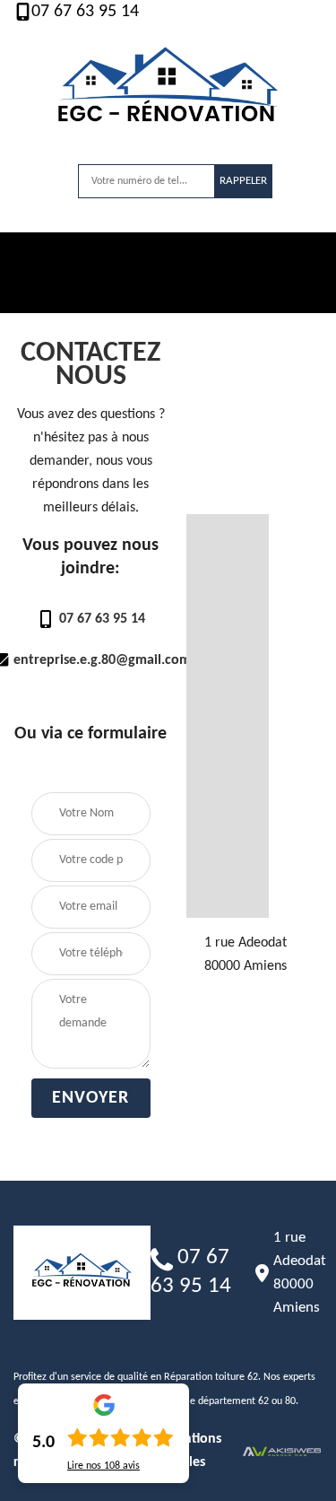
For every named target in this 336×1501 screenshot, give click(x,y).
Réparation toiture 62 (211, 1377)
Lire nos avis (103, 1466)
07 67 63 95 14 (85, 12)
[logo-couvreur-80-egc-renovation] (168, 90)
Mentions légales (192, 1451)
